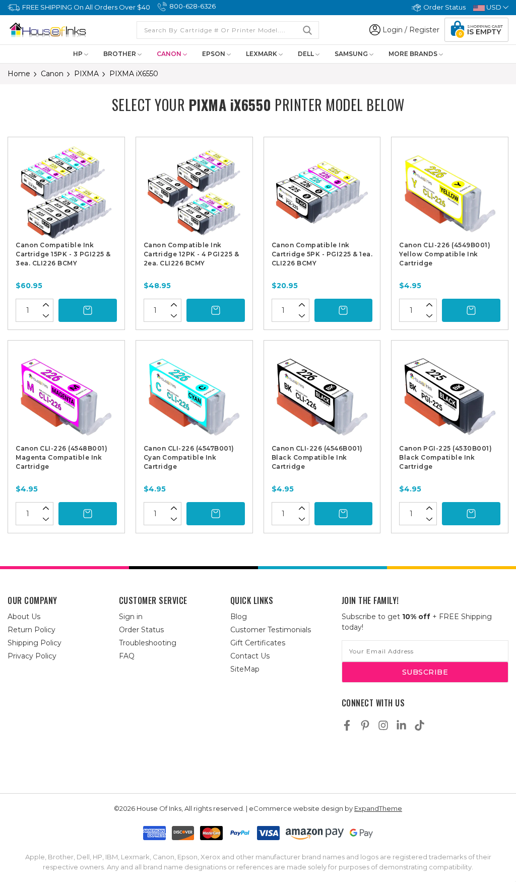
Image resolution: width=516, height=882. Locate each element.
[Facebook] (347, 725)
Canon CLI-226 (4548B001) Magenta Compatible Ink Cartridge (61, 457)
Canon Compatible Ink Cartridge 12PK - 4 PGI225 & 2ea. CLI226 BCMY (191, 254)
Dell (306, 54)
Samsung (352, 54)
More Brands (414, 54)
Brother (120, 54)
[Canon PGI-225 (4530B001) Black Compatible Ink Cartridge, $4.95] (449, 396)
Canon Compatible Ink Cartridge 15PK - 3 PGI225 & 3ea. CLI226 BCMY (63, 254)
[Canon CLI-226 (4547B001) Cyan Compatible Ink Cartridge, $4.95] (194, 396)
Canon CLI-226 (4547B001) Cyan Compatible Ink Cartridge (189, 457)
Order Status (444, 7)
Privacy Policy (32, 655)
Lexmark (262, 54)
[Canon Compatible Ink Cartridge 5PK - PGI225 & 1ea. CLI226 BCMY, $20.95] (322, 193)
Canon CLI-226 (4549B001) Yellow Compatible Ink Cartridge (444, 254)
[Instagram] (383, 725)
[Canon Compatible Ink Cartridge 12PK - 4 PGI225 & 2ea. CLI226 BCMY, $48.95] (194, 193)
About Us (24, 616)
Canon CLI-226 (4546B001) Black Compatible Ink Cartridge (317, 457)
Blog (238, 616)
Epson (214, 54)
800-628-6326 (192, 6)
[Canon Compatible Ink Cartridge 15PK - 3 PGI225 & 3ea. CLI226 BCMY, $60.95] (66, 193)
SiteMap (245, 669)
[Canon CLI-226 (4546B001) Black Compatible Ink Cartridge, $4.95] (322, 396)
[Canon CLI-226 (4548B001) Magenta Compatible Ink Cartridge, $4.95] (66, 396)
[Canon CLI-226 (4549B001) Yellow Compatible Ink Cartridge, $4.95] (449, 193)
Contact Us (250, 655)
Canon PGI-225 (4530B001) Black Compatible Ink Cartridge (445, 457)
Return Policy (31, 629)
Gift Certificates (257, 642)
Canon (170, 54)
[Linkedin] (401, 725)
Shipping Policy (34, 642)
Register (424, 29)
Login (392, 29)
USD (494, 7)
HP (78, 54)
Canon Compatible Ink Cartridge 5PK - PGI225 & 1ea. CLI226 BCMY (322, 254)
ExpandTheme (378, 808)
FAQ (127, 655)
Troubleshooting (147, 642)
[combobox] (228, 30)
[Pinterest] (365, 725)
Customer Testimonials (270, 629)
